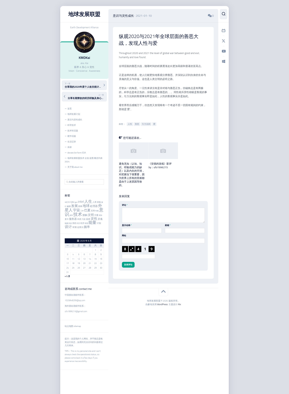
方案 (96, 215)
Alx (179, 304)
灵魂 (100, 219)
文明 (91, 215)
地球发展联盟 (84, 14)
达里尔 (80, 227)
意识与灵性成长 (74, 119)
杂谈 (69, 147)
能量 (92, 222)
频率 (87, 227)
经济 (82, 223)
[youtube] (223, 51)
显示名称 (127, 225)
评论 (124, 205)
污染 (83, 219)
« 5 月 (67, 276)
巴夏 (87, 210)
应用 (93, 211)
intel (81, 201)
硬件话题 (71, 136)
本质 (79, 219)
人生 (88, 201)
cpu (72, 201)
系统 (74, 223)
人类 (94, 202)
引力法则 (146, 124)
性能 (97, 211)
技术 (77, 214)
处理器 (94, 206)
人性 (130, 124)
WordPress (162, 304)
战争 (71, 215)
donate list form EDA (76, 152)
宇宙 (76, 210)
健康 (69, 206)
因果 (80, 206)
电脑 (66, 223)
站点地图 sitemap (73, 326)
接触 (84, 215)
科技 (70, 223)
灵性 (94, 219)
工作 (82, 211)
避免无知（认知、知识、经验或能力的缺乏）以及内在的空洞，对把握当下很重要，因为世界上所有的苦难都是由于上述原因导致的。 (131, 174)
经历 (78, 223)
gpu (76, 202)
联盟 (86, 223)
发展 (74, 206)
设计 (68, 226)
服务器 (73, 218)
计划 (99, 223)
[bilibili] (223, 30)
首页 (69, 108)
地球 (86, 206)
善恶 (137, 124)
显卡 (67, 219)
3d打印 (67, 202)
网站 (124, 235)
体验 (99, 202)
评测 (74, 227)
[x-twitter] (223, 40)
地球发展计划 (73, 114)
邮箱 (168, 225)
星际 (100, 215)
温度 (88, 219)
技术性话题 (72, 130)
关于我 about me (74, 167)
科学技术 (71, 125)
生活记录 (71, 141)
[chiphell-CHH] (223, 61)
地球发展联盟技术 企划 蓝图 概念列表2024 (84, 160)
